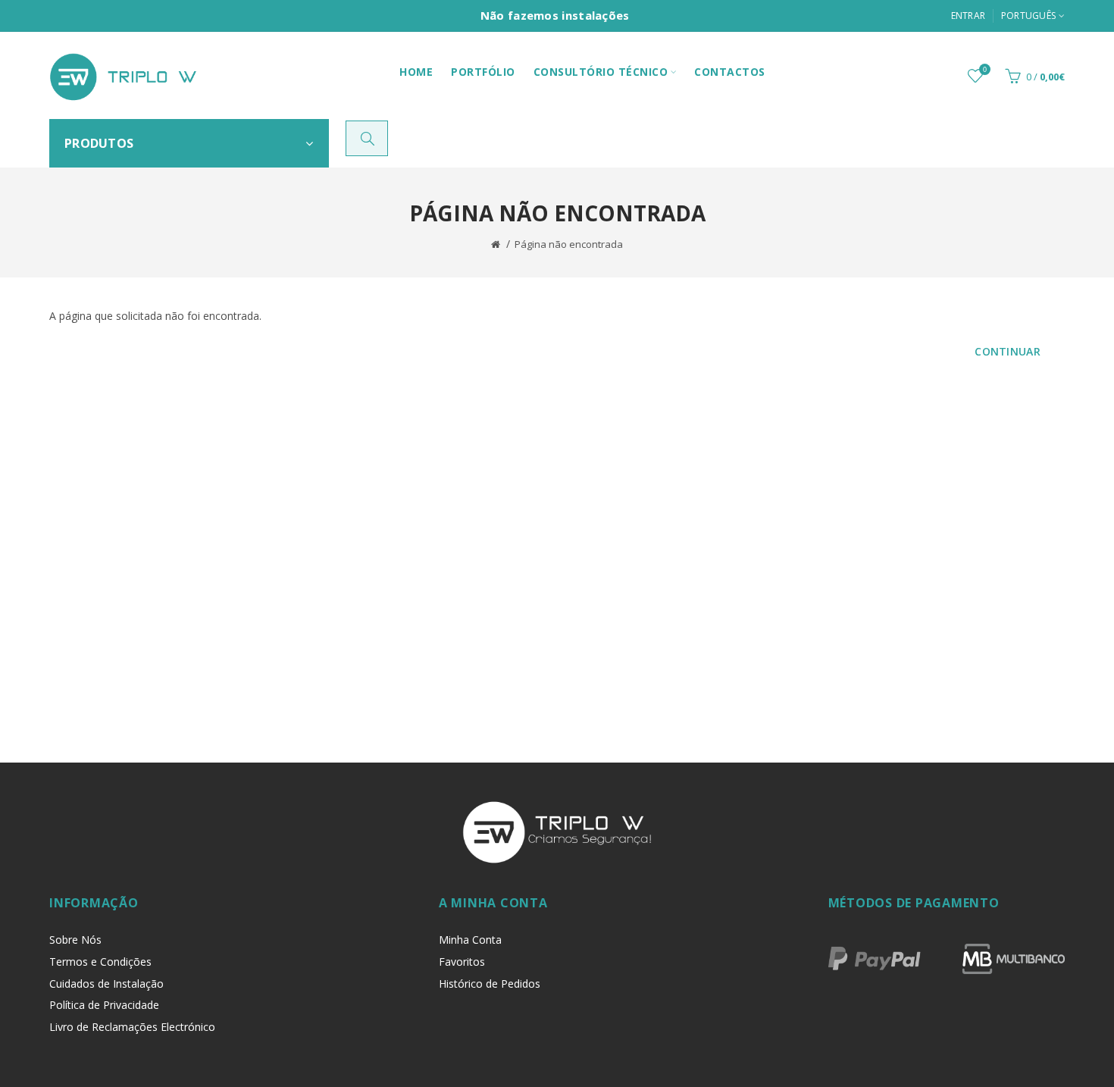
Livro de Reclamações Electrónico (132, 1027)
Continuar (1007, 351)
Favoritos (462, 961)
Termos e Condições (100, 961)
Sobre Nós (75, 939)
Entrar (968, 15)
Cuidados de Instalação (106, 983)
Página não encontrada (569, 244)
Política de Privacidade (104, 1005)
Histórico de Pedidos (489, 983)
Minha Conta (470, 939)
